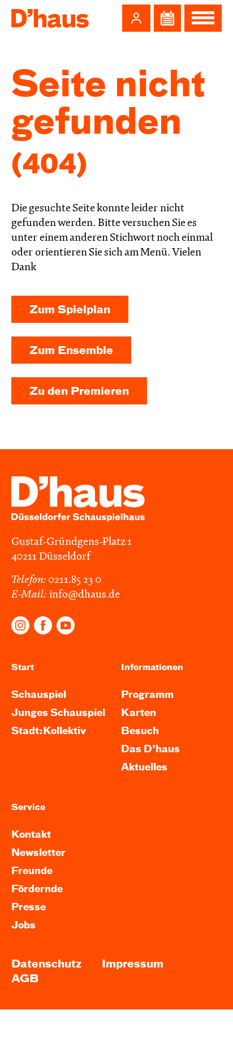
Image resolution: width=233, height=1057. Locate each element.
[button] (136, 18)
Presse (28, 908)
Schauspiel (38, 695)
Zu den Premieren (79, 391)
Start (22, 667)
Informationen (152, 667)
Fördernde (37, 889)
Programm (147, 695)
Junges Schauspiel (58, 713)
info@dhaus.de (84, 595)
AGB (24, 979)
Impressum (132, 964)
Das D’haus (150, 750)
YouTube (66, 625)
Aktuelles (144, 768)
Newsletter (38, 853)
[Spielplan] (167, 18)
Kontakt (31, 835)
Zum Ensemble (71, 351)
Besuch (140, 731)
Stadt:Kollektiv (48, 731)
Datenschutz (46, 964)
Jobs (23, 926)
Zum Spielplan (69, 310)
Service (28, 807)
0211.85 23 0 (74, 580)
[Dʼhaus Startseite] (50, 18)
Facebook (43, 625)
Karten (138, 713)
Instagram (20, 625)
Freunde (32, 871)
